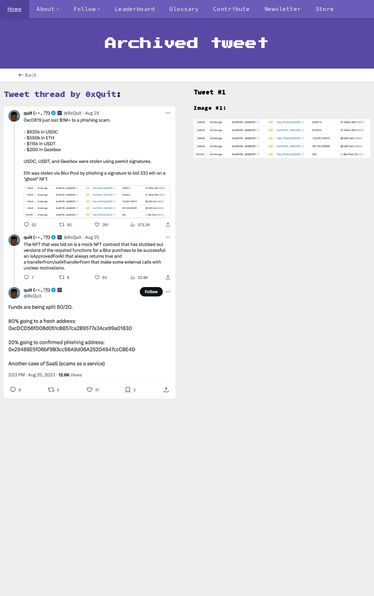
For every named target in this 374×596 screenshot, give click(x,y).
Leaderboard (135, 8)
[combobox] (47, 9)
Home (14, 8)
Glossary (184, 8)
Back (31, 75)
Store (325, 8)
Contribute (231, 8)
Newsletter (282, 8)
